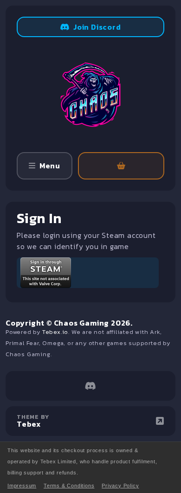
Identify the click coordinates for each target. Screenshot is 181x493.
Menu (49, 165)
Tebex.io (55, 331)
